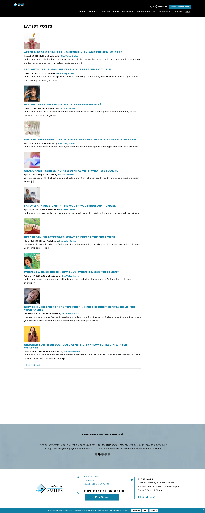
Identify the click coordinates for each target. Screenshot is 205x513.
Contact (178, 11)
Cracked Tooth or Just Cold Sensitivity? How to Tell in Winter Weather (75, 346)
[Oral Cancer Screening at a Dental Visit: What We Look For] (32, 160)
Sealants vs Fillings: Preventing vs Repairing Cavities (68, 69)
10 (34, 365)
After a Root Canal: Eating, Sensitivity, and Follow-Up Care (73, 52)
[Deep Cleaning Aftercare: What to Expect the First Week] (32, 226)
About (92, 11)
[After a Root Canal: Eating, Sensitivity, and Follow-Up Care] (32, 41)
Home (82, 11)
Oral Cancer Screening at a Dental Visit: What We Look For (72, 171)
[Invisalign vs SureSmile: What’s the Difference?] (32, 94)
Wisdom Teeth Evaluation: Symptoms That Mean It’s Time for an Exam (80, 139)
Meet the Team (109, 11)
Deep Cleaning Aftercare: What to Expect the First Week (69, 237)
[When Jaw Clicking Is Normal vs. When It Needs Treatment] (32, 261)
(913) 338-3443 (159, 6)
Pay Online (102, 497)
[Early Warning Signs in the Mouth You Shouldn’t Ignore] (32, 195)
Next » (39, 365)
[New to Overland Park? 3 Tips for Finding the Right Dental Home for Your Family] (32, 296)
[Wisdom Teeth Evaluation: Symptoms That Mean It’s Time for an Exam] (32, 129)
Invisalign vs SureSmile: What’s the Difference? (62, 104)
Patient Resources (146, 11)
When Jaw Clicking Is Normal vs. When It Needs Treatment (71, 272)
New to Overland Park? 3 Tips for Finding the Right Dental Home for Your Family (79, 308)
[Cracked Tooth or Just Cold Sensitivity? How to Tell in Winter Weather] (32, 334)
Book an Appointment (180, 7)
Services (126, 11)
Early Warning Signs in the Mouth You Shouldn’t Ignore (70, 206)
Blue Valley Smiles (69, 56)
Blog (187, 11)
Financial (163, 11)
